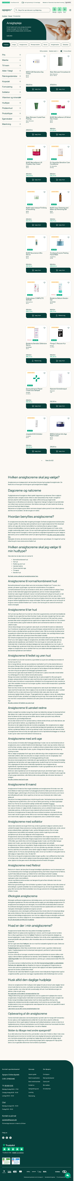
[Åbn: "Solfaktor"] (11, 92)
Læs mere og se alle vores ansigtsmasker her (24, 1009)
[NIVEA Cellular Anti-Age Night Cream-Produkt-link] (60, 435)
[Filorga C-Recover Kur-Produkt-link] (60, 344)
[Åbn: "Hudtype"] (11, 103)
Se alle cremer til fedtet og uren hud (21, 703)
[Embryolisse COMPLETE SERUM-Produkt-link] (36, 299)
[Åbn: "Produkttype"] (11, 113)
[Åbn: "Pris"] (11, 55)
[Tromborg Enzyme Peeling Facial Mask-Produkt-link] (60, 254)
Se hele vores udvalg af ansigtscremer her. (23, 576)
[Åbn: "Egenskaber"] (11, 119)
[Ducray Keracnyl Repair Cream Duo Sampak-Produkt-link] (36, 389)
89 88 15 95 (9, 1086)
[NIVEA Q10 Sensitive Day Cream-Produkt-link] (36, 73)
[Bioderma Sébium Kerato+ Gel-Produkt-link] (60, 299)
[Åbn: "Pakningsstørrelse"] (11, 76)
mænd (52, 804)
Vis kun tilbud (67, 51)
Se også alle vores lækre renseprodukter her (23, 993)
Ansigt (10, 16)
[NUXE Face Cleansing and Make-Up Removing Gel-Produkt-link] (60, 208)
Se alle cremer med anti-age (18, 779)
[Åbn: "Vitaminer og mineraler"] (11, 97)
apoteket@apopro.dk (9, 1120)
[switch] (61, 51)
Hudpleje (4, 16)
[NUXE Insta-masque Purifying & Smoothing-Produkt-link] (36, 208)
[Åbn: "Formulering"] (11, 87)
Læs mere (9, 35)
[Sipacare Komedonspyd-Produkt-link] (60, 389)
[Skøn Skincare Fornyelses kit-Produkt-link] (60, 73)
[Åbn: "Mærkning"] (11, 124)
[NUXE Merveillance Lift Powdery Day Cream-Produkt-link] (36, 163)
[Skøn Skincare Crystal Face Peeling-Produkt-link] (36, 118)
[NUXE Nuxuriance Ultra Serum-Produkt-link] (36, 254)
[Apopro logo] (7, 10)
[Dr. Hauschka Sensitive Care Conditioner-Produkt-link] (60, 163)
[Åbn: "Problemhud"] (11, 108)
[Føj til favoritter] (44, 56)
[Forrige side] (42, 460)
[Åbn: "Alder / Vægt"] (11, 71)
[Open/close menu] (70, 10)
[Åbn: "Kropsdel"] (11, 81)
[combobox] (32, 10)
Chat (4, 1102)
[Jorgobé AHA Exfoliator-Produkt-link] (36, 435)
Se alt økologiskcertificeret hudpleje (21, 920)
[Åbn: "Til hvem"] (11, 65)
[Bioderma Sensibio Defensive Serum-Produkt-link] (36, 344)
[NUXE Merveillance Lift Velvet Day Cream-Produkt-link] (60, 118)
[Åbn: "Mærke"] (11, 60)
